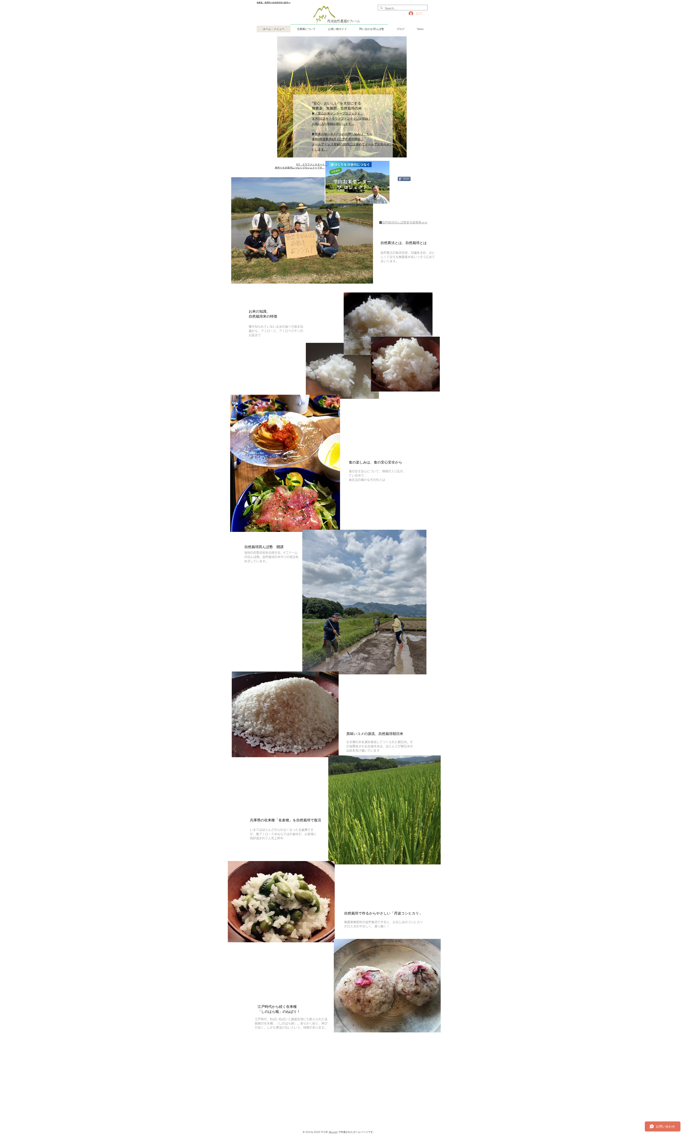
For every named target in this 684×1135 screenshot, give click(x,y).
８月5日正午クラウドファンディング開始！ (341, 118)
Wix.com (333, 1132)
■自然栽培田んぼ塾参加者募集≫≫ (403, 222)
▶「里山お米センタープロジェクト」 (337, 113)
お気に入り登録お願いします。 (333, 124)
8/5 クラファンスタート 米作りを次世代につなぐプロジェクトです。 (301, 166)
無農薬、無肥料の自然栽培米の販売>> (274, 2)
